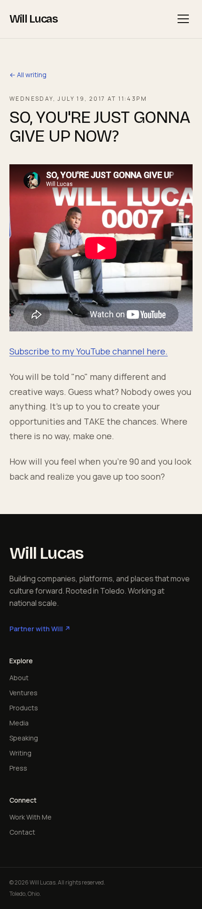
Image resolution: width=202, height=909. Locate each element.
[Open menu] (183, 18)
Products (23, 707)
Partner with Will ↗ (39, 628)
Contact (22, 832)
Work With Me (30, 816)
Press (18, 768)
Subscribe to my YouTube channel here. (88, 351)
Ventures (23, 692)
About (19, 677)
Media (19, 722)
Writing (20, 752)
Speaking (23, 737)
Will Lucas (33, 18)
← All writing (28, 74)
